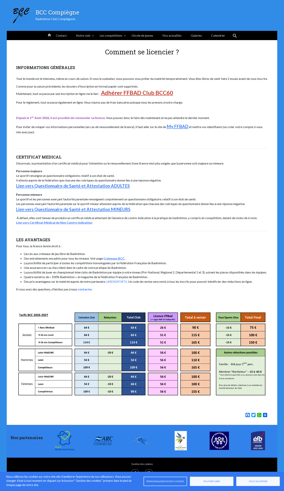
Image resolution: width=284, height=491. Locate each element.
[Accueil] (21, 15)
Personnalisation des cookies (165, 481)
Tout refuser (211, 481)
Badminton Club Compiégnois (55, 19)
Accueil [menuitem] (49, 35)
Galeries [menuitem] (196, 35)
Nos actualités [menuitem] (172, 35)
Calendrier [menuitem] (218, 35)
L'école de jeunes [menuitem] (142, 35)
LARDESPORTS (116, 281)
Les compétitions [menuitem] (108, 37)
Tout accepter (258, 481)
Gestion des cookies (142, 464)
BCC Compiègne (57, 12)
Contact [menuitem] (61, 35)
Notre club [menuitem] (80, 37)
